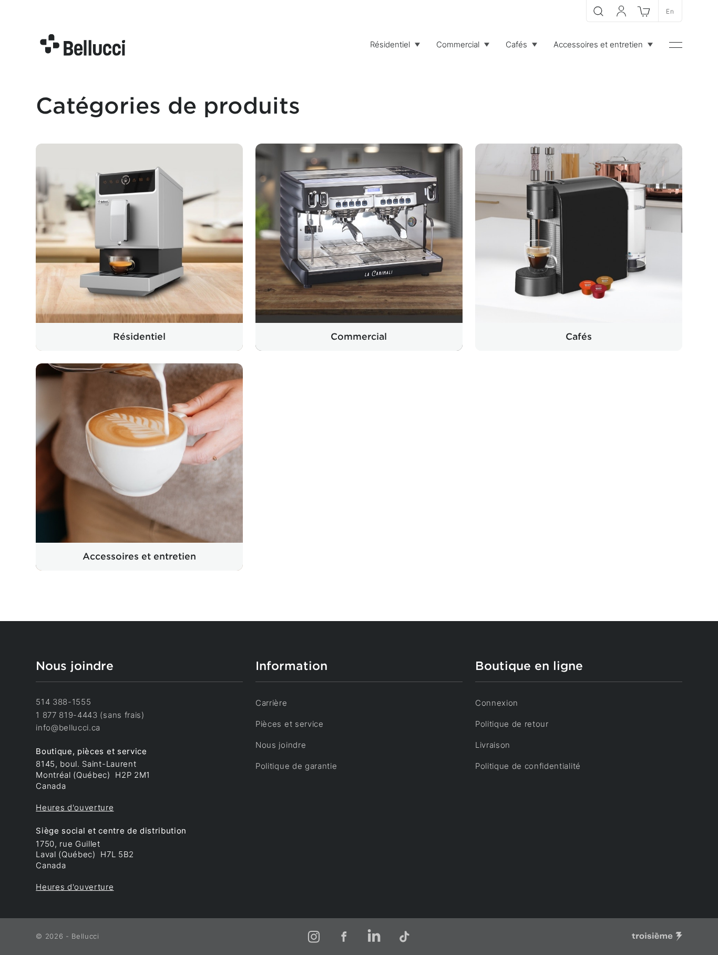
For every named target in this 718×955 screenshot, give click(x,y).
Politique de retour (512, 724)
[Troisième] (657, 936)
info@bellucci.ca (68, 728)
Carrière (271, 703)
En (670, 11)
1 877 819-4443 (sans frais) (90, 715)
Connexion (496, 703)
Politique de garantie (296, 766)
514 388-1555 (63, 702)
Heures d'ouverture (75, 807)
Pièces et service (289, 724)
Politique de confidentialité (528, 766)
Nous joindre (280, 745)
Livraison (492, 745)
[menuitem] (395, 45)
